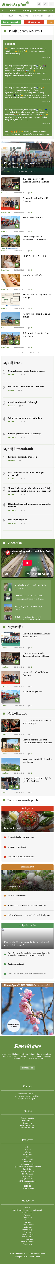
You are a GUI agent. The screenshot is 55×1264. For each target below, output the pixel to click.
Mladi (10, 16)
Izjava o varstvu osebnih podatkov (27, 1166)
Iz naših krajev (27, 1239)
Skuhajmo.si (27, 1123)
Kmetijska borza (27, 1127)
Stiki (27, 1157)
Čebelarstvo (27, 1217)
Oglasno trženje (27, 1164)
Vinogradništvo (27, 1234)
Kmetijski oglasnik (27, 1125)
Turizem (27, 1222)
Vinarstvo (23, 16)
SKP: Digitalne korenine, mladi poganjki (27, 1210)
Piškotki (27, 1162)
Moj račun (27, 1149)
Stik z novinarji (27, 1159)
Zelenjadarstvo (27, 1224)
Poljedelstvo (27, 1212)
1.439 (32, 352)
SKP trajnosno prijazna (27, 1181)
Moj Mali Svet (27, 1174)
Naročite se (27, 1067)
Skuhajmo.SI (27, 1176)
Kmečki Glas (27, 1169)
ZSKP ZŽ (27, 1186)
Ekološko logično (27, 1188)
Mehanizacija (27, 1229)
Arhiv (27, 1147)
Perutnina (38, 16)
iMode (37, 1256)
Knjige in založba (27, 1118)
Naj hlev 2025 (27, 1178)
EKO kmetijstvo (27, 1241)
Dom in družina (27, 1237)
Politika (27, 1220)
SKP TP (27, 1183)
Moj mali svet (27, 1120)
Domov (12, 10)
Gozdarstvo (27, 1244)
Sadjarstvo (27, 1227)
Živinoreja (28, 1215)
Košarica (27, 1152)
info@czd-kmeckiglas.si (27, 1098)
